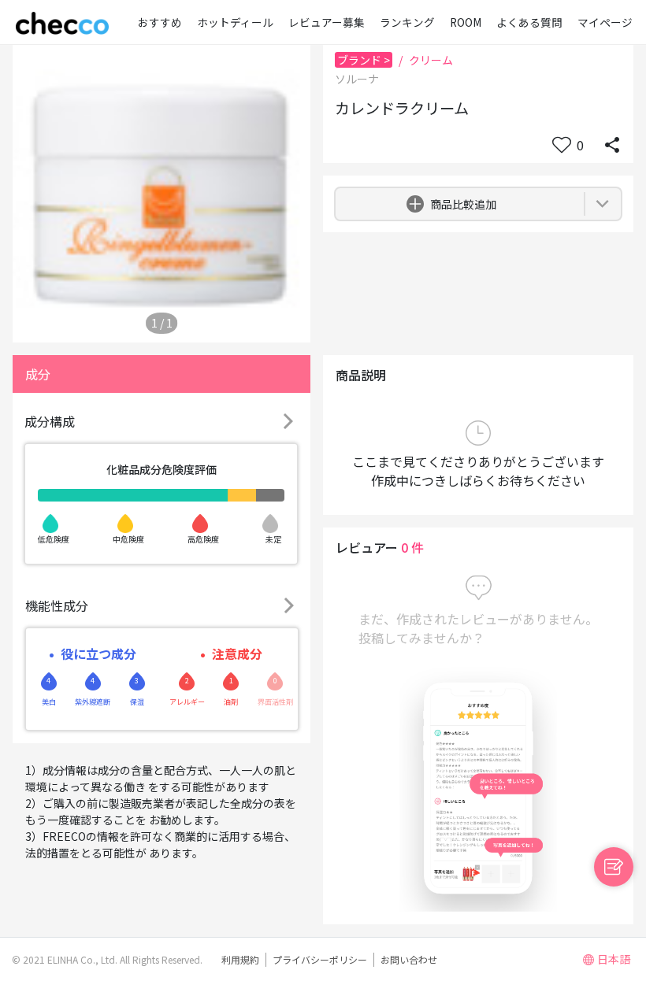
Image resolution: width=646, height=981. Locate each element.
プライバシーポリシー (320, 959)
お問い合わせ (409, 959)
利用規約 (240, 959)
